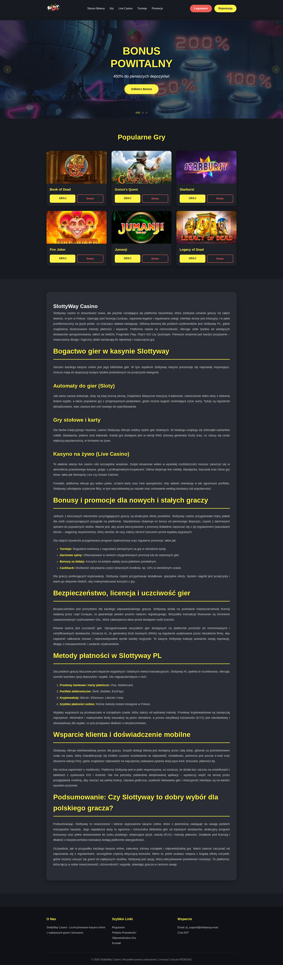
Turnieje (142, 8)
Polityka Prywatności (124, 932)
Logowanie (201, 8)
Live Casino (125, 8)
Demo (90, 198)
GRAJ (62, 198)
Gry (112, 8)
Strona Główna (96, 8)
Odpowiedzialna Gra (124, 938)
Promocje (157, 8)
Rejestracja (225, 8)
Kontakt (116, 943)
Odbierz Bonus (141, 89)
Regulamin (118, 927)
